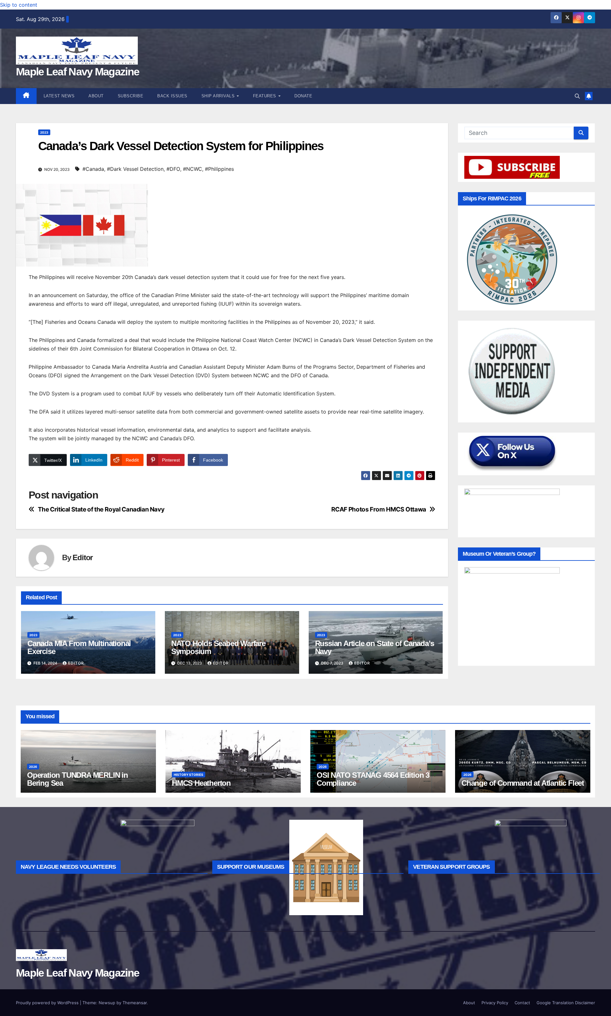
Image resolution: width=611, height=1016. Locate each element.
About (96, 96)
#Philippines (219, 169)
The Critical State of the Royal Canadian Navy (101, 509)
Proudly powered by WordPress (48, 1002)
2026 (33, 767)
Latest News (59, 96)
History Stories (188, 774)
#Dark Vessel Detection (135, 169)
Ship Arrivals (218, 96)
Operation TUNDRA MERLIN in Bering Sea (77, 779)
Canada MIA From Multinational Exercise (79, 647)
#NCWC (192, 169)
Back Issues (172, 96)
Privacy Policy (494, 1002)
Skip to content (18, 5)
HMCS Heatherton (201, 783)
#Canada (93, 169)
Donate (303, 96)
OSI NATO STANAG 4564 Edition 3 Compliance (373, 779)
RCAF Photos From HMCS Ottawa (378, 509)
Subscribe (131, 96)
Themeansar (135, 1002)
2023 (44, 132)
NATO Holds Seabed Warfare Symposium (218, 647)
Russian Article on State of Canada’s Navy (374, 647)
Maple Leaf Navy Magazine (77, 72)
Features (265, 96)
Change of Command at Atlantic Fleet (522, 783)
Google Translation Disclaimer (566, 1002)
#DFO (173, 169)
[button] (577, 96)
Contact (522, 1002)
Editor (83, 557)
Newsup (107, 1002)
